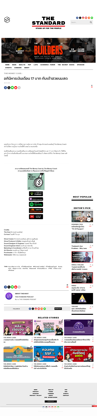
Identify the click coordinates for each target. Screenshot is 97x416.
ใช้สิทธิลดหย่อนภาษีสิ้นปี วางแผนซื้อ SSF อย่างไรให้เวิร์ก (45, 367)
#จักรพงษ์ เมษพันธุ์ (39, 266)
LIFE (36, 64)
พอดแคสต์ (33, 268)
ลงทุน (60, 266)
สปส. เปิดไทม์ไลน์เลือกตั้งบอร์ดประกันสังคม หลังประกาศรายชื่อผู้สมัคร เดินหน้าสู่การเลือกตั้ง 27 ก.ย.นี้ (79, 310)
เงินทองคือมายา (42, 268)
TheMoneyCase (27, 266)
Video (51, 391)
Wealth (50, 389)
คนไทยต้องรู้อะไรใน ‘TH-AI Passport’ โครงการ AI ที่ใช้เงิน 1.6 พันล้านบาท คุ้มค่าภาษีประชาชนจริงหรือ (79, 228)
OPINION (80, 64)
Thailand (80, 264)
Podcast (11, 270)
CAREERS (18, 67)
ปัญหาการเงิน (17, 268)
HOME (7, 64)
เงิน (10, 268)
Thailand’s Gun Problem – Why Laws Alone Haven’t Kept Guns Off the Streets (79, 247)
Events (65, 393)
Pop (66, 389)
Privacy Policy (36, 395)
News (35, 389)
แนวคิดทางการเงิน (14, 266)
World (74, 264)
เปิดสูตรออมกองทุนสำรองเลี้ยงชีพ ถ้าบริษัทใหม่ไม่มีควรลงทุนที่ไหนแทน (46, 341)
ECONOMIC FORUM (47, 64)
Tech (81, 224)
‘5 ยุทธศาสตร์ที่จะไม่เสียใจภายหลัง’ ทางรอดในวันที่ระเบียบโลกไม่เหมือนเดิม (79, 268)
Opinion (36, 393)
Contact (66, 395)
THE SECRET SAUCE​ (66, 64)
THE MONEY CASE (12, 73)
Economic (75, 224)
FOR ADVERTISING (50, 397)
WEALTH (22, 64)
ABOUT (26, 67)
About (51, 395)
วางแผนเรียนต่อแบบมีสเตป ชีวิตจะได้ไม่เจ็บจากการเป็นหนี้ (77, 341)
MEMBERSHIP (58, 308)
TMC (50, 268)
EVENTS (8, 67)
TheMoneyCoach (52, 266)
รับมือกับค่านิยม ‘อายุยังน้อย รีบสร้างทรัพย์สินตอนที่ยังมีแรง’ (16, 367)
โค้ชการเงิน (57, 268)
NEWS (14, 64)
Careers (51, 393)
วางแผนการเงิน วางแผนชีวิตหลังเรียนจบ (16, 341)
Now (66, 391)
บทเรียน (25, 268)
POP (29, 64)
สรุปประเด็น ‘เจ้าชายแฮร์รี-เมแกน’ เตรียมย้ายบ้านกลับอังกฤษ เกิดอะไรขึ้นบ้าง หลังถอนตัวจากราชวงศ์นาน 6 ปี (79, 289)
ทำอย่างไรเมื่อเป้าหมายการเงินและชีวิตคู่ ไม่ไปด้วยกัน (77, 367)
